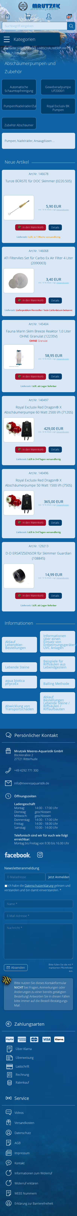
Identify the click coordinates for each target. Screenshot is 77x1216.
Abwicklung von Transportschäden (19, 707)
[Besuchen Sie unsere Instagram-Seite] (37, 856)
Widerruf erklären (26, 1183)
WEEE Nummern (26, 1193)
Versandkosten (62, 209)
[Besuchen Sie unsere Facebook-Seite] (17, 856)
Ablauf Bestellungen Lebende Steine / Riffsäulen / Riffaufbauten (56, 703)
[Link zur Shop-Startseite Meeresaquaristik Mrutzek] (38, 6)
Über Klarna (24, 1049)
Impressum (22, 1153)
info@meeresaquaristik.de (31, 783)
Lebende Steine (17, 667)
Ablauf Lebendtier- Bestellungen (15, 644)
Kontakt (19, 1163)
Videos (19, 1113)
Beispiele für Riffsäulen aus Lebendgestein (54, 664)
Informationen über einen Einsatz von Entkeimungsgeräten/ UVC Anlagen (60, 641)
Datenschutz (23, 1133)
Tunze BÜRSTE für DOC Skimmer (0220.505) (38, 181)
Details (55, 227)
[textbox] (34, 26)
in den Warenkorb (32, 227)
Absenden (17, 968)
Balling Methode (56, 683)
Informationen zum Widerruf (33, 1173)
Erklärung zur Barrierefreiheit (34, 1203)
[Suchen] (71, 26)
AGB (18, 1143)
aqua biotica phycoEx (15, 682)
